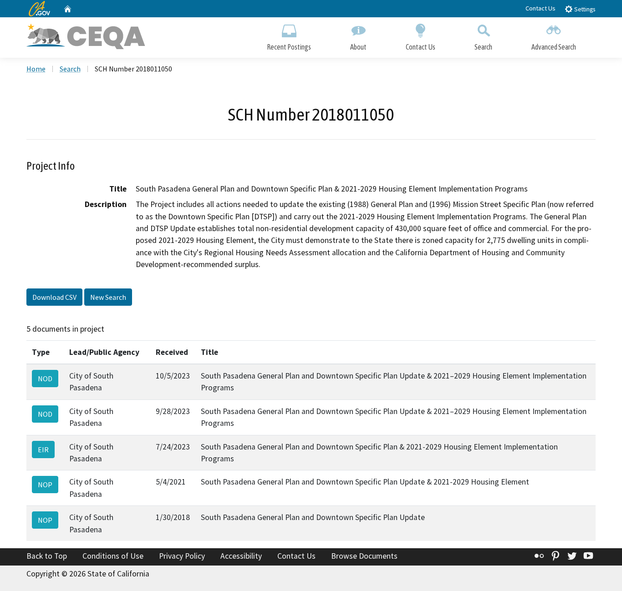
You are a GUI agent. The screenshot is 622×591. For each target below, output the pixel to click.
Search (483, 47)
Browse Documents (364, 556)
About (358, 47)
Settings (584, 9)
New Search (108, 297)
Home (36, 68)
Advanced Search (553, 47)
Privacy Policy (182, 556)
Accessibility (241, 556)
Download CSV (54, 297)
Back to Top (46, 556)
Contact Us (540, 8)
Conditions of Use (112, 556)
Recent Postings (289, 47)
